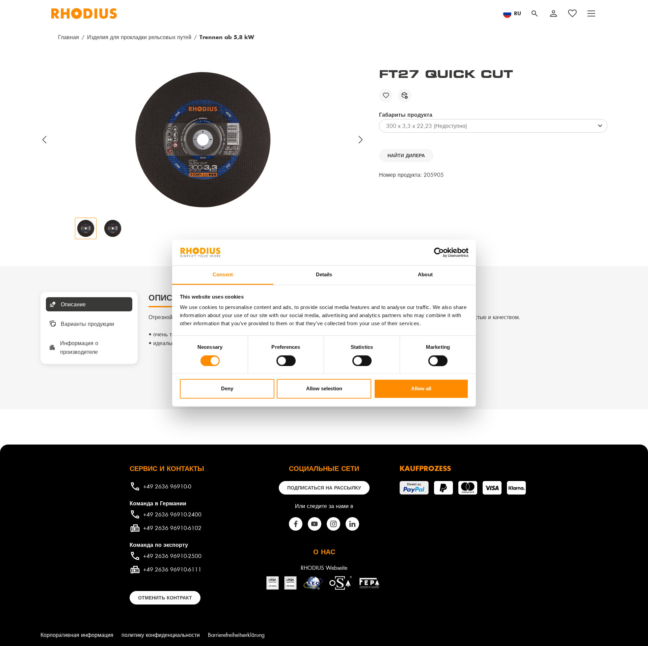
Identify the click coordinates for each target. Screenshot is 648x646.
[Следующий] (361, 140)
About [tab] (425, 275)
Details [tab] (324, 275)
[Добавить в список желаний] (386, 95)
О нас (324, 551)
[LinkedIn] (352, 524)
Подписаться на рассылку (324, 487)
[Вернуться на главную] (84, 13)
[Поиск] (534, 13)
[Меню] (591, 13)
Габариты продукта (405, 114)
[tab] (89, 304)
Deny (227, 389)
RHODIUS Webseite (324, 567)
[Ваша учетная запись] (553, 13)
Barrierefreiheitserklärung (236, 634)
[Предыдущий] (44, 140)
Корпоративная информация (76, 634)
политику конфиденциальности (161, 634)
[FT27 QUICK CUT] (202, 139)
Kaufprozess (425, 468)
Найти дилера (406, 155)
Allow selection (324, 389)
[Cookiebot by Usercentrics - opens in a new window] (438, 252)
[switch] (286, 360)
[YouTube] (314, 524)
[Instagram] (333, 524)
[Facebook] (295, 524)
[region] (203, 153)
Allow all (421, 389)
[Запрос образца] (404, 95)
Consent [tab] (223, 275)
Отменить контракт (165, 597)
